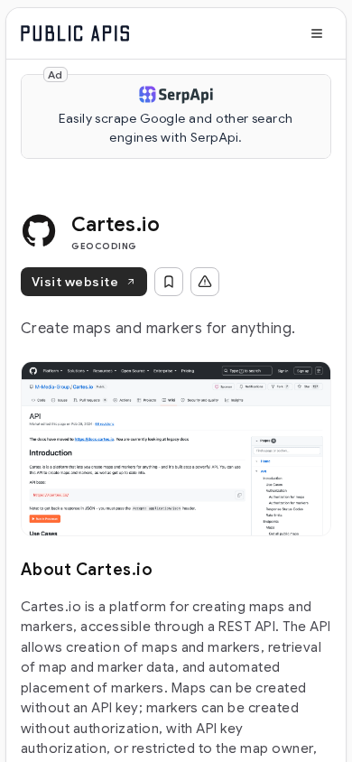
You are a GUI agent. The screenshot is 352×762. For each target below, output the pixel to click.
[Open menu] (316, 33)
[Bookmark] (168, 281)
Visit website (75, 282)
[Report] (204, 281)
